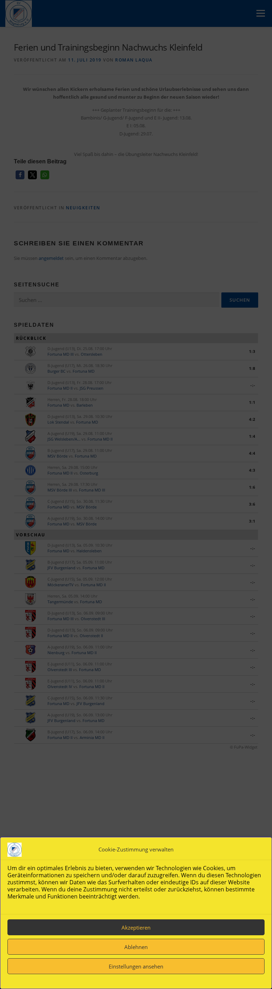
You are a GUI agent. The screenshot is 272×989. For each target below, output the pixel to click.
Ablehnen (136, 946)
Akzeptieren (136, 927)
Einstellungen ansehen (136, 966)
